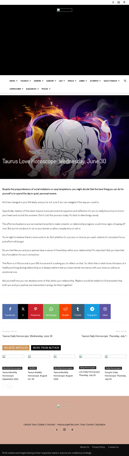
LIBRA (82, 81)
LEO (60, 81)
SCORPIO (94, 81)
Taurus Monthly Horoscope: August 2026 (63, 375)
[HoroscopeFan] (64, 15)
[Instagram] (118, 2)
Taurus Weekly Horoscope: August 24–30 (37, 375)
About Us (84, 447)
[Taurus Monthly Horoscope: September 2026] (13, 362)
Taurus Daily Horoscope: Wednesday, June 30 (27, 336)
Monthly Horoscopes (12, 368)
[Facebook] (113, 2)
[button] (125, 81)
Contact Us (113, 447)
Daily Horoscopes (87, 367)
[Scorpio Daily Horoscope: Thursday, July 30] (116, 362)
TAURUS (24, 81)
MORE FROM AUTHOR (46, 347)
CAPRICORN (15, 89)
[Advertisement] (64, 51)
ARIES (12, 81)
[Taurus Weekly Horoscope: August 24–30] (39, 362)
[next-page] (10, 386)
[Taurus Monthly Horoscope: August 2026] (64, 362)
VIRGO (71, 81)
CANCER (50, 81)
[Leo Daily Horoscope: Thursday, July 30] (90, 362)
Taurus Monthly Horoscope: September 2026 (10, 375)
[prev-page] (4, 386)
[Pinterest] (124, 2)
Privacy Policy (98, 447)
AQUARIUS (31, 89)
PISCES (45, 89)
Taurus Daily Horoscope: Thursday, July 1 (104, 336)
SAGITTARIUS (110, 81)
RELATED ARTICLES (16, 347)
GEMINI (37, 81)
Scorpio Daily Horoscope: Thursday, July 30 (115, 375)
